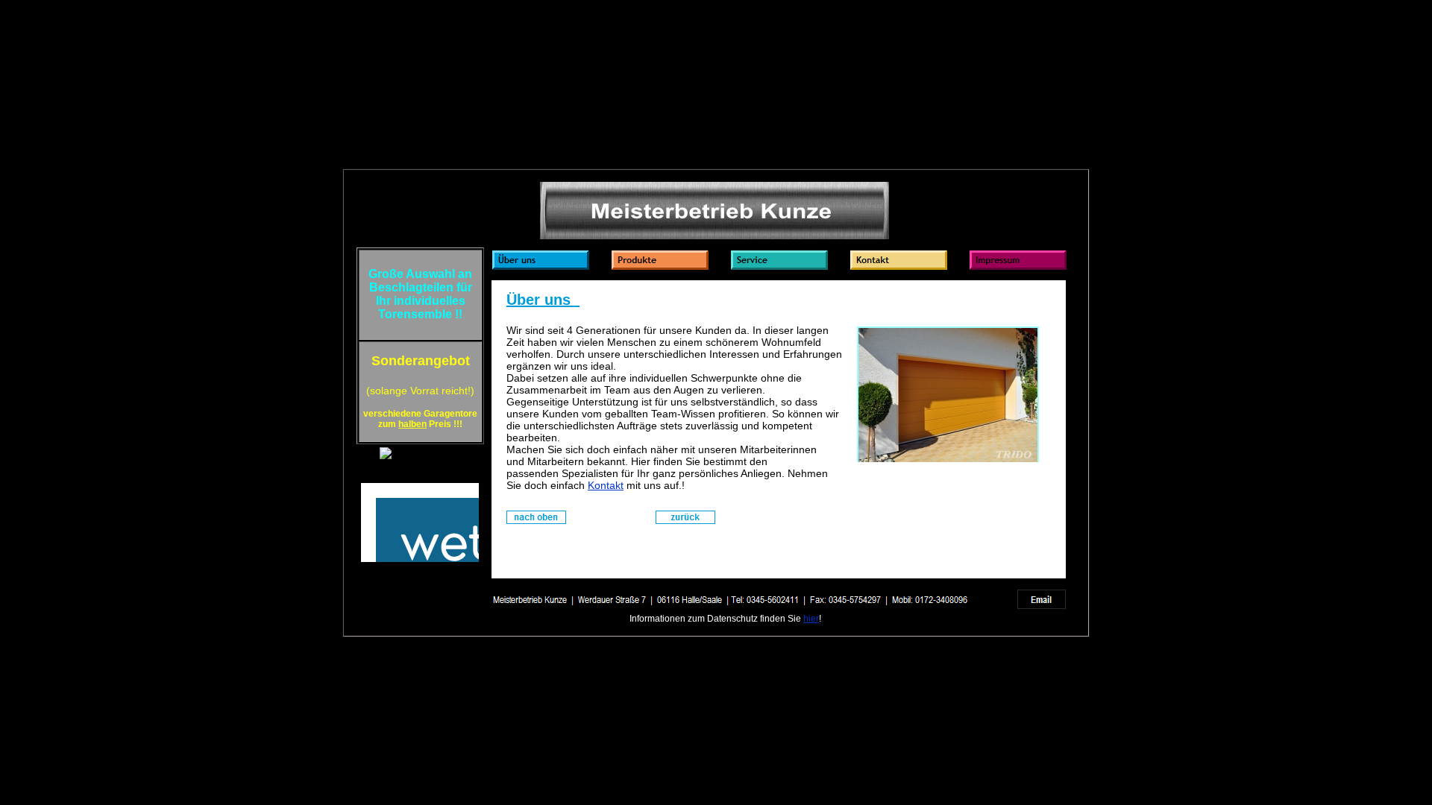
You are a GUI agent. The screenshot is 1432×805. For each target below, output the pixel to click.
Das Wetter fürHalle (420, 471)
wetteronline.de (436, 566)
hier (811, 618)
